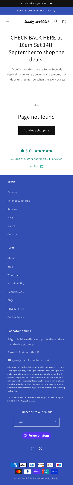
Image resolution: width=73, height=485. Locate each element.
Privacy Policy (15, 308)
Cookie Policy (15, 317)
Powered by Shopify (49, 478)
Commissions (15, 292)
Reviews (12, 209)
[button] (7, 21)
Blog (10, 266)
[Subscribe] (55, 422)
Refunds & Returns (18, 200)
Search (11, 226)
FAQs (10, 217)
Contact (12, 234)
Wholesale (13, 275)
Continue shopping (36, 130)
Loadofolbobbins (30, 478)
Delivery (12, 192)
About (11, 258)
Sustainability (15, 283)
